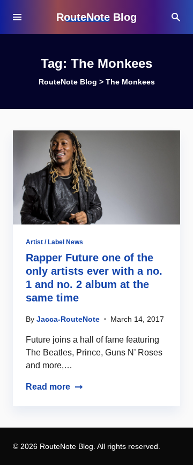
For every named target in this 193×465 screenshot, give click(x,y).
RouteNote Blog (96, 17)
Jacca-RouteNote (68, 319)
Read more (48, 386)
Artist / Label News (54, 242)
